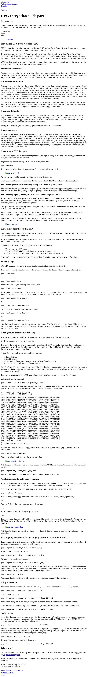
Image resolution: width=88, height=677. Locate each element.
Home (3, 670)
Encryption (10, 39)
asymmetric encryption (11, 655)
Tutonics (4, 6)
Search (15, 4)
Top (3, 675)
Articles (4, 4)
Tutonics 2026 (7, 673)
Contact (10, 4)
